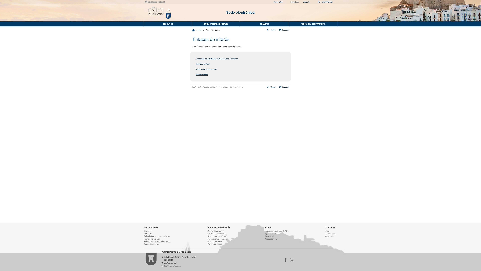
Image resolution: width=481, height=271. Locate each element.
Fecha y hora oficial (152, 239)
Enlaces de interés (215, 244)
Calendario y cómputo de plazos (157, 236)
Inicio (199, 30)
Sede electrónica (240, 12)
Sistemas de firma (215, 241)
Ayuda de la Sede (272, 233)
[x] (291, 260)
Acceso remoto (271, 239)
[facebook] (285, 260)
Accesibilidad (330, 233)
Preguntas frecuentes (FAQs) (276, 231)
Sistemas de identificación (218, 236)
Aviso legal (269, 236)
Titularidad (148, 231)
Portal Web (278, 2)
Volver (272, 30)
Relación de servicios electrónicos (157, 241)
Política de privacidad (216, 231)
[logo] (160, 13)
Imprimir (285, 30)
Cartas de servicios (151, 244)
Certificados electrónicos (217, 233)
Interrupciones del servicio (218, 239)
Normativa (148, 233)
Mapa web (329, 236)
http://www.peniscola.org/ (172, 266)
